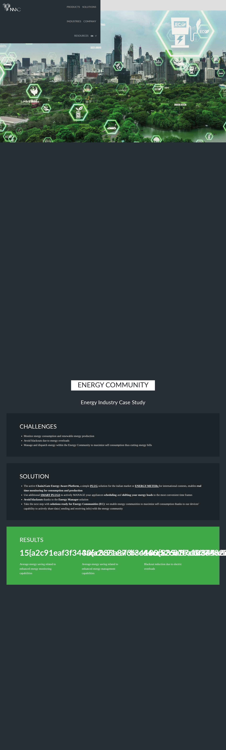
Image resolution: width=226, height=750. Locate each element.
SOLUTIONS (89, 7)
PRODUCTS (73, 7)
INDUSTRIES (74, 21)
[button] (92, 36)
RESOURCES (81, 36)
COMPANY (89, 21)
